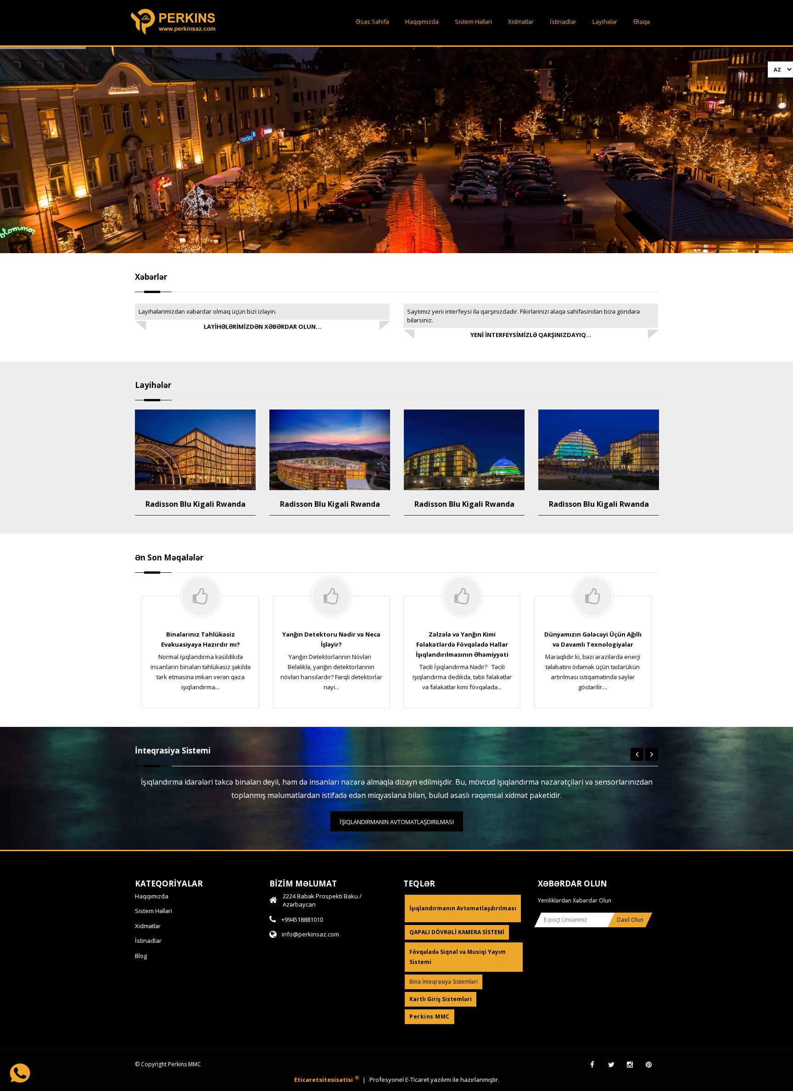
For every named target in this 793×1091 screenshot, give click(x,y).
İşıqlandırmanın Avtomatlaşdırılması (397, 822)
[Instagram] (630, 1065)
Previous (637, 754)
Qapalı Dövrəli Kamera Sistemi (456, 932)
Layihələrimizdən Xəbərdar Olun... (262, 326)
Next (651, 754)
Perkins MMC (429, 1016)
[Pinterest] (649, 1065)
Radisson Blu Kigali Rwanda (195, 504)
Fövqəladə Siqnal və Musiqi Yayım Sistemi (457, 957)
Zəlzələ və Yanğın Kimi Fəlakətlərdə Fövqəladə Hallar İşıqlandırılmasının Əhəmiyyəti (462, 644)
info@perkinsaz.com (310, 934)
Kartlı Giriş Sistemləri (440, 999)
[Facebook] (592, 1065)
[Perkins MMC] (174, 35)
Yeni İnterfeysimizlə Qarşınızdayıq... (531, 335)
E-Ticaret (417, 1079)
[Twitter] (611, 1065)
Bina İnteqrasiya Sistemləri (443, 982)
